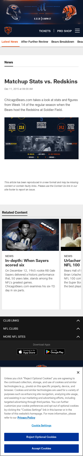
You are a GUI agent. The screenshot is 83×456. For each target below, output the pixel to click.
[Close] (78, 372)
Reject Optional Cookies (41, 436)
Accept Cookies (41, 448)
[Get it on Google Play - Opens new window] (54, 354)
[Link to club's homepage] (8, 29)
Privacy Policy (26, 417)
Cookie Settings (41, 425)
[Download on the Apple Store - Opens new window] (27, 352)
